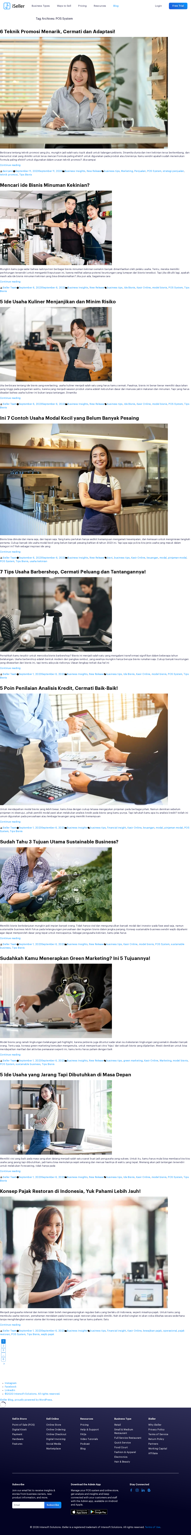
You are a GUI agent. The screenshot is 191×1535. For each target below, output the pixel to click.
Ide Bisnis (129, 287)
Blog (116, 6)
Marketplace (53, 1448)
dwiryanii (7, 171)
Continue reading (16, 165)
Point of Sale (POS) (23, 1425)
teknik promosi (9, 175)
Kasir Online (144, 287)
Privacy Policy (156, 1429)
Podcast (85, 1444)
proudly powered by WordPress (33, 1400)
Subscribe (53, 1505)
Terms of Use (152, 1527)
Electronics (120, 1457)
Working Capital (157, 1448)
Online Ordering (55, 1429)
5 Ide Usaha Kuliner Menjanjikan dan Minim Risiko (58, 301)
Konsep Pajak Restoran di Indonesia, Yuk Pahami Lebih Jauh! (70, 1191)
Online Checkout (56, 1434)
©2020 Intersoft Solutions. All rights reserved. (32, 1394)
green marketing (133, 1060)
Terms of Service (158, 1434)
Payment (17, 1434)
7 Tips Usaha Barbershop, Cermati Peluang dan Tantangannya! (73, 572)
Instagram (11, 1383)
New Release (94, 171)
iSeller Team (9, 287)
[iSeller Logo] (14, 6)
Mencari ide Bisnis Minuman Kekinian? (45, 185)
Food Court (121, 1447)
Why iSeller (154, 1425)
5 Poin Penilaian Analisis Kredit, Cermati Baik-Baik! (59, 688)
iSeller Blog (6, 1400)
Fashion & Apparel (125, 1452)
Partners (153, 1444)
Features (17, 1444)
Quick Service (122, 1443)
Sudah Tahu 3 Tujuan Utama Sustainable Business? (59, 842)
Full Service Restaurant (127, 1438)
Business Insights (75, 171)
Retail (117, 1425)
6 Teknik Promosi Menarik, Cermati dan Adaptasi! (57, 31)
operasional (170, 1331)
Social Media (53, 1444)
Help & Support (89, 1429)
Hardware (17, 1439)
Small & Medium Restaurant (123, 1431)
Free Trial (178, 6)
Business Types (41, 6)
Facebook (10, 1387)
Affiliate (153, 1453)
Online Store (53, 1425)
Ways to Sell (64, 6)
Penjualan (140, 171)
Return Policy (156, 1439)
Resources (100, 6)
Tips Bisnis (25, 175)
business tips (112, 171)
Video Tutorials (89, 1439)
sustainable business (28, 1064)
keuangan (152, 558)
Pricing (82, 6)
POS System (154, 171)
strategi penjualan (173, 171)
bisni (110, 558)
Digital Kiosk (19, 1429)
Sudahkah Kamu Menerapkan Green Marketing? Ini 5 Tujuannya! (75, 958)
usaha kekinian (38, 561)
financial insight (116, 828)
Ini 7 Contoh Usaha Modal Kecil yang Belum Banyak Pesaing (69, 418)
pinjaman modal (177, 558)
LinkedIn (10, 1390)
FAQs (83, 1434)
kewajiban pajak (152, 1331)
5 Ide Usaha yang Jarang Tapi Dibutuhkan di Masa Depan (65, 1074)
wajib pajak (47, 1334)
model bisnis (159, 287)
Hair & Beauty (122, 1462)
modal (163, 558)
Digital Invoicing (56, 1439)
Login (158, 6)
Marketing (127, 171)
